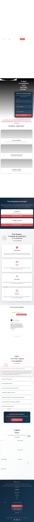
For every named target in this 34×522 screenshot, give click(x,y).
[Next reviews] (29, 327)
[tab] (14, 336)
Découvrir (16, 137)
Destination (17, 109)
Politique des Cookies (16, 517)
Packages (17, 493)
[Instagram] (19, 520)
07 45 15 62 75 (17, 512)
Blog (17, 498)
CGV (21, 517)
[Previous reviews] (5, 327)
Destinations (17, 495)
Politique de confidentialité (9, 517)
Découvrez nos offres (17, 224)
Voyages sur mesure (17, 492)
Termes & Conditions (25, 517)
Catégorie (17, 104)
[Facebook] (14, 520)
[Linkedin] (17, 520)
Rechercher (24, 115)
